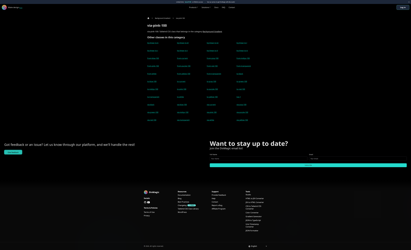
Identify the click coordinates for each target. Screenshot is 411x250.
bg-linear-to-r (152, 50)
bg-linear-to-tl (212, 50)
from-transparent (244, 66)
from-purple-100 (183, 66)
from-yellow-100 (183, 74)
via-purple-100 (242, 112)
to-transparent (153, 97)
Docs (216, 7)
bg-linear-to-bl (183, 43)
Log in (403, 7)
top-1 (239, 97)
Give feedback (13, 152)
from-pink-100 (153, 66)
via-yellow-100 (242, 120)
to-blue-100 (151, 81)
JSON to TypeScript (253, 220)
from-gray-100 (212, 58)
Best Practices (183, 202)
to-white (180, 97)
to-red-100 (241, 89)
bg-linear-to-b (152, 43)
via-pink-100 (180, 18)
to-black (240, 74)
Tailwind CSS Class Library (188, 209)
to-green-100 (242, 81)
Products (193, 7)
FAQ (223, 7)
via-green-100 (152, 112)
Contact (232, 7)
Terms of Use (149, 212)
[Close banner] (409, 2)
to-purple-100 (212, 89)
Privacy (147, 215)
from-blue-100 (153, 58)
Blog (179, 198)
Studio (248, 194)
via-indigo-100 (182, 112)
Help (213, 198)
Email (311, 154)
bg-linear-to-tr (242, 50)
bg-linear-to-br (213, 43)
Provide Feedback (219, 195)
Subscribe (308, 165)
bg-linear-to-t (182, 50)
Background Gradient (162, 18)
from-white (151, 74)
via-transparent (183, 120)
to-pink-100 (181, 89)
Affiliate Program (219, 209)
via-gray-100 (241, 104)
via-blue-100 (182, 104)
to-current (181, 81)
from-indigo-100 (243, 58)
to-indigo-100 (152, 89)
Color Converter (252, 212)
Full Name (213, 154)
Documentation (184, 195)
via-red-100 (151, 120)
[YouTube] (148, 202)
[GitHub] (145, 202)
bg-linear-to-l (242, 43)
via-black (150, 104)
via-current (211, 104)
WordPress (182, 212)
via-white (210, 120)
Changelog (182, 205)
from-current (182, 58)
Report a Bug (217, 205)
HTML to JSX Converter (255, 198)
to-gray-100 (211, 81)
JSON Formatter (252, 230)
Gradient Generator (254, 216)
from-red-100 (212, 66)
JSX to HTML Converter (255, 202)
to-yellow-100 (212, 97)
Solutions (205, 7)
